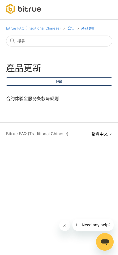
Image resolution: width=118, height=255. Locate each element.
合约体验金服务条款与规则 (32, 98)
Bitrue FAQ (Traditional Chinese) (33, 28)
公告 (72, 28)
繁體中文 (100, 134)
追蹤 (59, 81)
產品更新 (88, 28)
